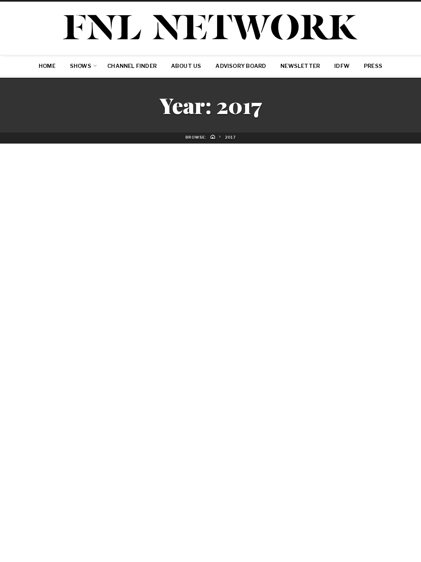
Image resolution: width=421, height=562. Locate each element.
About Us (186, 66)
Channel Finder (132, 66)
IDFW (341, 66)
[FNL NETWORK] (210, 26)
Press (373, 66)
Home (47, 66)
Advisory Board (240, 66)
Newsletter (300, 66)
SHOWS (80, 66)
